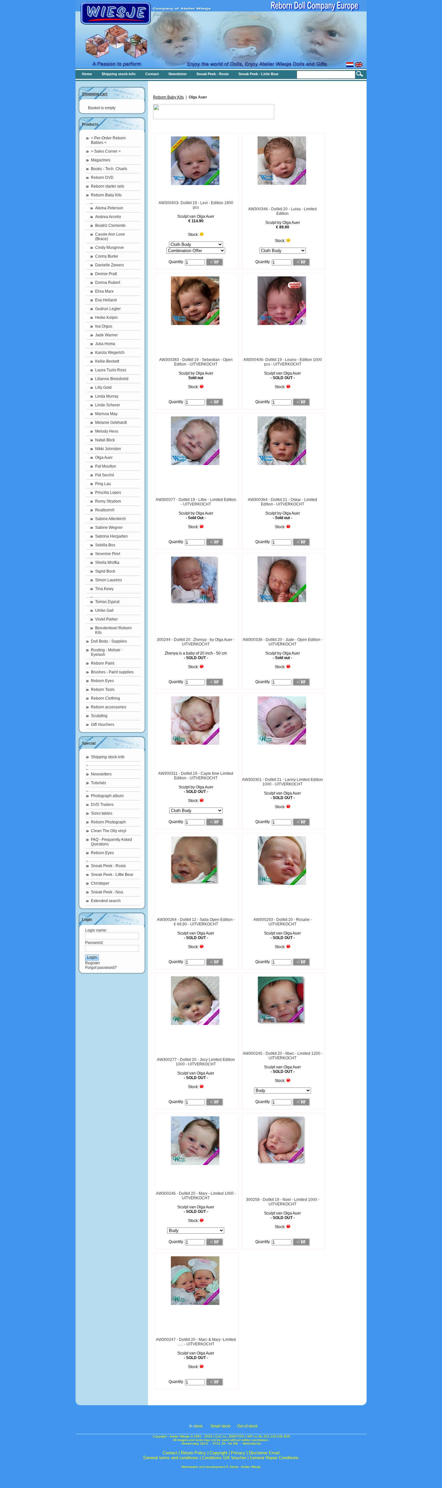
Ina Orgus (103, 326)
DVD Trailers (102, 804)
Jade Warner (106, 335)
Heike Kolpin (106, 317)
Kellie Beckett (107, 361)
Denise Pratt (106, 274)
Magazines (100, 160)
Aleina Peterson (109, 208)
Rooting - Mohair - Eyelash (107, 652)
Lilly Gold (103, 387)
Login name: (96, 930)
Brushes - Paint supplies (112, 672)
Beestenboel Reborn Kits (113, 630)
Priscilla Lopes (108, 492)
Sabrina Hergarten (111, 536)
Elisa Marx (104, 291)
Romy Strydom (108, 501)
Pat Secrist (104, 475)
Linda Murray (106, 396)
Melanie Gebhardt (111, 422)
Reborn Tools (103, 689)
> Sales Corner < (106, 151)
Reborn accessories (108, 707)
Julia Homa (105, 344)
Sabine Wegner (109, 527)
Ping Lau (103, 484)
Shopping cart (94, 94)
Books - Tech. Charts (109, 169)
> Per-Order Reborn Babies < (108, 140)
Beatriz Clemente (110, 225)
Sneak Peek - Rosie (108, 866)
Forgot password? (101, 967)
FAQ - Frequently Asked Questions (111, 841)
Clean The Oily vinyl (108, 831)
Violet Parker (106, 619)
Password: (94, 942)
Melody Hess (106, 431)
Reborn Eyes (102, 681)
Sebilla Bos (105, 545)
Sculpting (99, 716)
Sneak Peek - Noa (107, 892)
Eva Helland (106, 300)
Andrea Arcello (108, 217)
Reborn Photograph (108, 822)
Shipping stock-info (108, 757)
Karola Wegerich (110, 352)
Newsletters (101, 774)
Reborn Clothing (105, 698)
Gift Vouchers (102, 724)
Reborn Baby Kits (106, 195)
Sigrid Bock (105, 571)
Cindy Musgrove (109, 247)
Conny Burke (106, 256)
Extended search (106, 901)
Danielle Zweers (109, 265)
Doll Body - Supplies (109, 641)
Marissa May (106, 414)
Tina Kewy (104, 589)
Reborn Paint (102, 663)
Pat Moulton (105, 466)
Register (92, 963)
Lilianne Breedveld (111, 379)
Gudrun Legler (108, 309)
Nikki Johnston (108, 449)
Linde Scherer (107, 405)
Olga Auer (104, 457)
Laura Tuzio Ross (110, 370)
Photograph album (107, 796)
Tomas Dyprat (107, 601)
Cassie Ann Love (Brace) (110, 236)
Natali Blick (105, 440)
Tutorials (98, 783)
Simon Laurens (108, 580)
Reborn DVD (102, 177)
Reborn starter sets (107, 186)
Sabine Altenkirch (110, 519)
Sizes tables (101, 813)
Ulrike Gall (104, 610)
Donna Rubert (107, 282)
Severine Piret (107, 554)
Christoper (100, 883)
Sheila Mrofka (107, 562)
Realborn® (105, 510)
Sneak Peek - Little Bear (112, 874)
